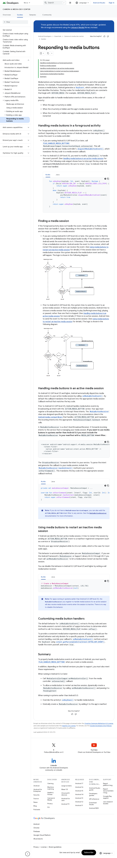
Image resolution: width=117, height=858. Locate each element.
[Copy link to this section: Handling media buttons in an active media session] (106, 388)
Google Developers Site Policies (101, 726)
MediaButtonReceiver (99, 411)
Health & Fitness (50, 793)
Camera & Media (51, 799)
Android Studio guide (94, 789)
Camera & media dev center (16, 9)
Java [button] (58, 175)
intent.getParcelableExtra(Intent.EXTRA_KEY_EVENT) (80, 642)
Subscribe (88, 852)
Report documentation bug (108, 791)
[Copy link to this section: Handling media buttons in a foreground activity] (103, 125)
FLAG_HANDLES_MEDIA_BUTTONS (56, 143)
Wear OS (64, 789)
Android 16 (79, 787)
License (44, 847)
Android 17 (79, 783)
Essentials (57, 36)
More (26, 3)
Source (36, 798)
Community (47, 15)
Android (36, 786)
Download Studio (93, 804)
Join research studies (108, 803)
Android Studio (99, 3)
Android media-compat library (50, 417)
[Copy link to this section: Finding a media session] (71, 221)
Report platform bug (107, 784)
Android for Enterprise (37, 790)
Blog (35, 806)
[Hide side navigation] (27, 854)
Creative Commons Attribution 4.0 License (99, 723)
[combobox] (54, 3)
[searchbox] (15, 22)
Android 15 (79, 791)
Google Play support (107, 797)
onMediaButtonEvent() (92, 396)
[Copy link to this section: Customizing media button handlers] (87, 618)
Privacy (50, 804)
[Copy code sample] (108, 178)
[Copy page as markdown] (48, 53)
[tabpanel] (76, 195)
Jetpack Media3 (78, 27)
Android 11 (79, 805)
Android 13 (79, 798)
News (35, 802)
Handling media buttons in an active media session (83, 158)
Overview (7, 15)
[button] (13, 60)
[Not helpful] (108, 36)
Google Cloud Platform (42, 835)
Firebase (36, 831)
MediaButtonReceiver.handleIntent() (55, 468)
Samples (32, 15)
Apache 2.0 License (69, 726)
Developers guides (93, 794)
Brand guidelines (55, 847)
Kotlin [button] (48, 175)
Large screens (66, 786)
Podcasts (36, 809)
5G (48, 807)
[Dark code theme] (105, 178)
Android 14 (79, 794)
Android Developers (44, 36)
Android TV (65, 804)
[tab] (48, 174)
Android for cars (65, 799)
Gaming (50, 783)
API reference (94, 799)
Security (36, 795)
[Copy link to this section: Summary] (53, 654)
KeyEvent (80, 87)
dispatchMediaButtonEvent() (90, 149)
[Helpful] (104, 36)
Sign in (111, 3)
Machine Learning (50, 788)
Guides (20, 15)
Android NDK (94, 808)
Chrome (36, 828)
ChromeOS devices (65, 794)
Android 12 (79, 802)
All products (38, 839)
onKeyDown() (67, 700)
